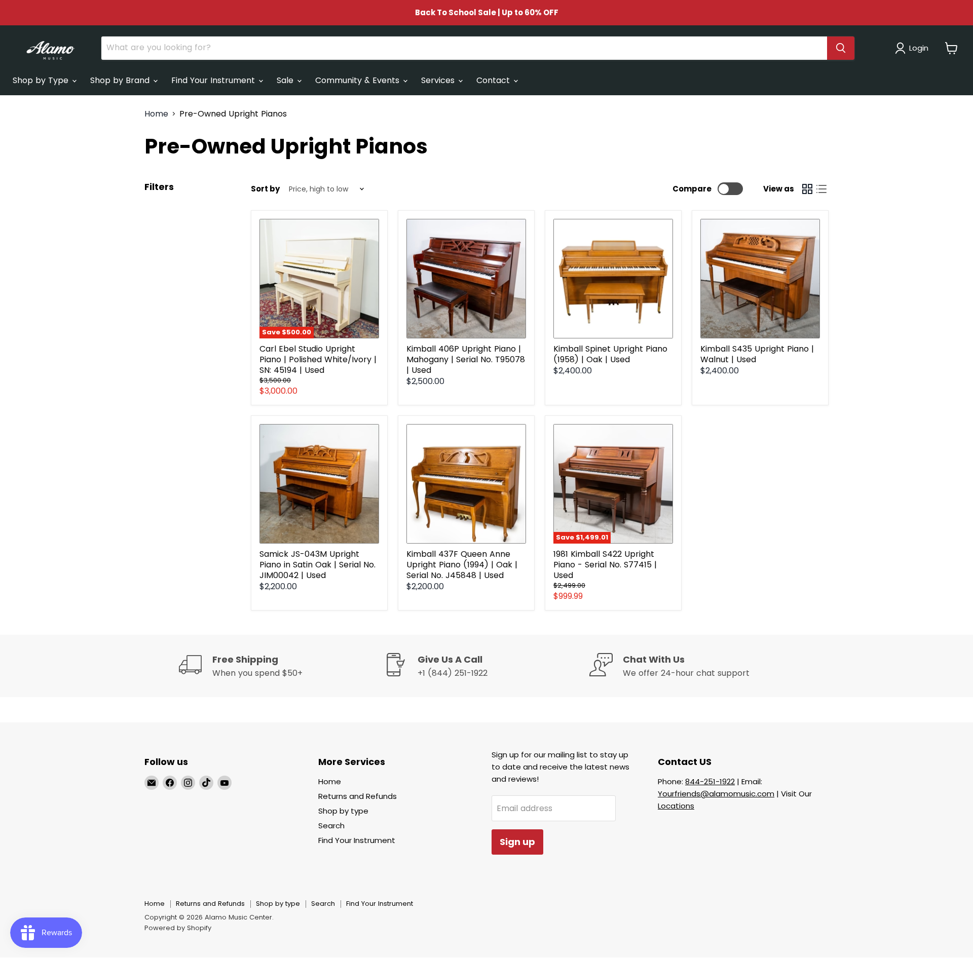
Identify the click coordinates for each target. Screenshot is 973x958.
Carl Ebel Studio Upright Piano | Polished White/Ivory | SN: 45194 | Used (318, 359)
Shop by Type (42, 80)
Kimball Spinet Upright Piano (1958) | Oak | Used (610, 354)
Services (439, 80)
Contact (494, 80)
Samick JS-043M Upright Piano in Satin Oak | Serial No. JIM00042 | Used (317, 564)
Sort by (265, 188)
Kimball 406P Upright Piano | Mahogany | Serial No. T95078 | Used (465, 359)
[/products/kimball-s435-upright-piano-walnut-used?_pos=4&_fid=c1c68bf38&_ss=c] (760, 278)
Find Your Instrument (214, 80)
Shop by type (343, 811)
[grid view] (807, 189)
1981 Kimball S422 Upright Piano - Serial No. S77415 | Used (605, 564)
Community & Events (358, 80)
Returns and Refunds (357, 796)
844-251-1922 (710, 781)
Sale (286, 80)
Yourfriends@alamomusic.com (716, 793)
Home (156, 114)
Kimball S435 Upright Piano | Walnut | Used (757, 354)
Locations (676, 805)
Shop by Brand (121, 80)
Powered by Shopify (177, 928)
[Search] (840, 48)
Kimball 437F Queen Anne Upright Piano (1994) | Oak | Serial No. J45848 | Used (461, 564)
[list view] (821, 189)
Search (331, 825)
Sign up (517, 841)
